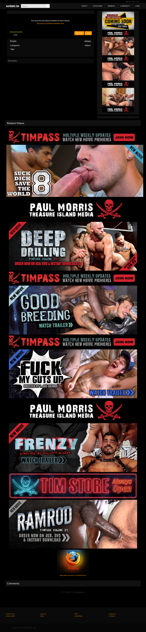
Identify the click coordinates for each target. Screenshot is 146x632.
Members (111, 6)
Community (125, 6)
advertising (78, 616)
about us (43, 614)
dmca (42, 616)
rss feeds (112, 616)
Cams (137, 6)
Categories (97, 6)
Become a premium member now (50, 23)
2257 (76, 614)
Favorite (79, 33)
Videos (84, 6)
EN (137, 1)
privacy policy (10, 616)
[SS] (118, 20)
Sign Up (128, 1)
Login (133, 1)
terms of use (10, 614)
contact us (112, 614)
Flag (89, 33)
